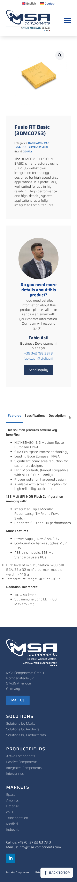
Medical (12, 823)
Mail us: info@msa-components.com (33, 847)
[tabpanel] (38, 517)
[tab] (14, 415)
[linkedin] (10, 858)
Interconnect (15, 773)
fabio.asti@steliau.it (38, 358)
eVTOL (11, 812)
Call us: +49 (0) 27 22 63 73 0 (28, 842)
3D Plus (27, 151)
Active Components (20, 756)
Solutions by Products (22, 729)
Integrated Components (24, 767)
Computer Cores (38, 147)
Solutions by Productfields (26, 735)
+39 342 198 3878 (38, 353)
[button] (59, 55)
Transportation (17, 817)
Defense (12, 806)
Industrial (13, 829)
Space (10, 794)
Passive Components (22, 761)
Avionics (12, 800)
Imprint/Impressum (18, 873)
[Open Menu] (67, 20)
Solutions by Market (21, 723)
